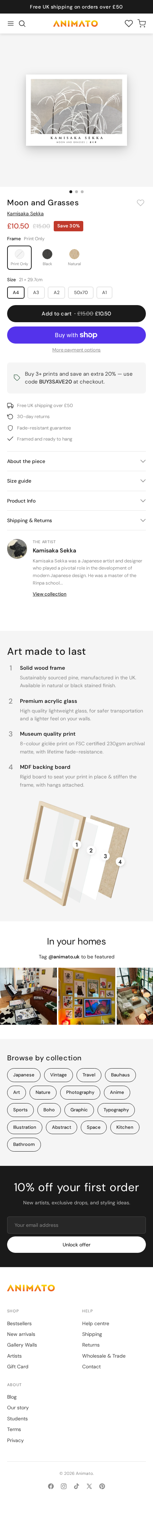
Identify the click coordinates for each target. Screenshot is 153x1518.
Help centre (95, 1323)
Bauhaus (120, 1075)
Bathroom (24, 1144)
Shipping (92, 1334)
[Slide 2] (76, 191)
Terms (14, 1429)
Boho (49, 1110)
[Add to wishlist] (140, 202)
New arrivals (21, 1334)
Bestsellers (19, 1323)
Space (94, 1127)
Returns (91, 1345)
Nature (43, 1092)
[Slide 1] (70, 191)
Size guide (19, 481)
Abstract (61, 1127)
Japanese (24, 1075)
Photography (80, 1092)
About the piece (26, 461)
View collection (50, 594)
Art (16, 1092)
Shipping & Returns (29, 520)
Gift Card (17, 1366)
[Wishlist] (129, 23)
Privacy (15, 1440)
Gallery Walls (22, 1345)
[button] (22, 23)
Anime (117, 1092)
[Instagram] (63, 1486)
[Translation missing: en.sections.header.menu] (10, 23)
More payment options (76, 350)
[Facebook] (50, 1486)
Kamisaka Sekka (25, 213)
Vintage (58, 1075)
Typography (116, 1110)
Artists (14, 1356)
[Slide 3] (82, 191)
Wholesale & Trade (104, 1356)
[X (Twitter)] (89, 1486)
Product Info (21, 501)
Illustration (24, 1127)
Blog (12, 1397)
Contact (91, 1366)
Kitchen (124, 1127)
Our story (18, 1407)
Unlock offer (76, 1244)
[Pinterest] (102, 1486)
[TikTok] (76, 1486)
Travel (89, 1075)
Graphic (79, 1110)
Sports (20, 1110)
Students (17, 1418)
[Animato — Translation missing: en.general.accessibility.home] (76, 1288)
